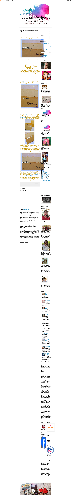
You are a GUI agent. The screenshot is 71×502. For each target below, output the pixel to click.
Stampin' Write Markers (45, 185)
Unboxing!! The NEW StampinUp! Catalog (47, 315)
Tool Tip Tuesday (44, 188)
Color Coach (35, 184)
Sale (42, 184)
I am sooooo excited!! (44, 45)
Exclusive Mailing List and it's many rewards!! (32, 175)
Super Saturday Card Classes (46, 47)
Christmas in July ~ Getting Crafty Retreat (47, 339)
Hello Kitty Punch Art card (47, 300)
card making (26, 184)
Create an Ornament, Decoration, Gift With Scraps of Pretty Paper (46, 46)
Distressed (38, 184)
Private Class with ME (23, 117)
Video (43, 189)
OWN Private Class (26, 75)
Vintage (43, 190)
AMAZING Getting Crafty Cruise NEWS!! (45, 56)
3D (42, 170)
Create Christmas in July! (46, 327)
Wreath (43, 191)
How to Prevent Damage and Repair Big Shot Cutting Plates (47, 293)
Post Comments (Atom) (26, 209)
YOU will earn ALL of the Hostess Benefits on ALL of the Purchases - (30, 78)
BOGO (43, 171)
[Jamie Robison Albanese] (43, 447)
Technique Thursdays (45, 186)
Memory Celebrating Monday (46, 180)
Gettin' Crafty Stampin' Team (46, 178)
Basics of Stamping (44, 172)
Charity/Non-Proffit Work (45, 174)
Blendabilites (23, 184)
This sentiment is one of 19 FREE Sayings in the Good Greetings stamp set (30, 36)
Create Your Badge (43, 448)
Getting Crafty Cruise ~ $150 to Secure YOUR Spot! (46, 333)
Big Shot (43, 173)
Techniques (43, 187)
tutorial (43, 193)
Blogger (39, 500)
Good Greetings (25, 81)
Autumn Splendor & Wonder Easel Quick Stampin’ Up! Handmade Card (46, 43)
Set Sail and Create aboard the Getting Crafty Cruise (47, 347)
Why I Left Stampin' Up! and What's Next (46, 322)
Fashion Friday (44, 177)
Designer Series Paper (45, 176)
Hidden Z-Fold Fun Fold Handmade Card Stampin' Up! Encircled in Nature (47, 354)
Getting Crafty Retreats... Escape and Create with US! (46, 49)
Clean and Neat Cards (30, 184)
